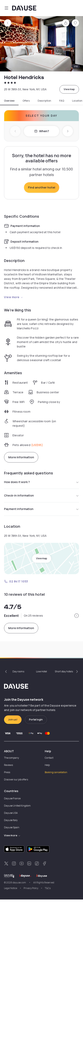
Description (44, 100)
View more (12, 297)
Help (47, 765)
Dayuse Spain (11, 827)
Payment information (18, 509)
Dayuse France (12, 798)
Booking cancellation (56, 772)
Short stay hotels (64, 671)
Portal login (36, 719)
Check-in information (19, 495)
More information (21, 457)
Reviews (8, 765)
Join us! (13, 719)
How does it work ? (17, 482)
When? (44, 131)
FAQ (61, 100)
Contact (49, 757)
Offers (26, 100)
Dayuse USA (11, 813)
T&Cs (48, 888)
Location (77, 100)
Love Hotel (41, 671)
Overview (9, 100)
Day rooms (18, 671)
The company (11, 757)
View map (69, 89)
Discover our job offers (16, 779)
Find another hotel (41, 187)
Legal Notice (10, 888)
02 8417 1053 (18, 581)
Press (7, 772)
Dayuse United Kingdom (17, 805)
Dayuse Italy (11, 820)
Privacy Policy (31, 888)
